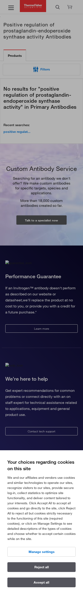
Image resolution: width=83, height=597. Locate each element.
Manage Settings (42, 552)
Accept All (41, 582)
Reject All (41, 567)
